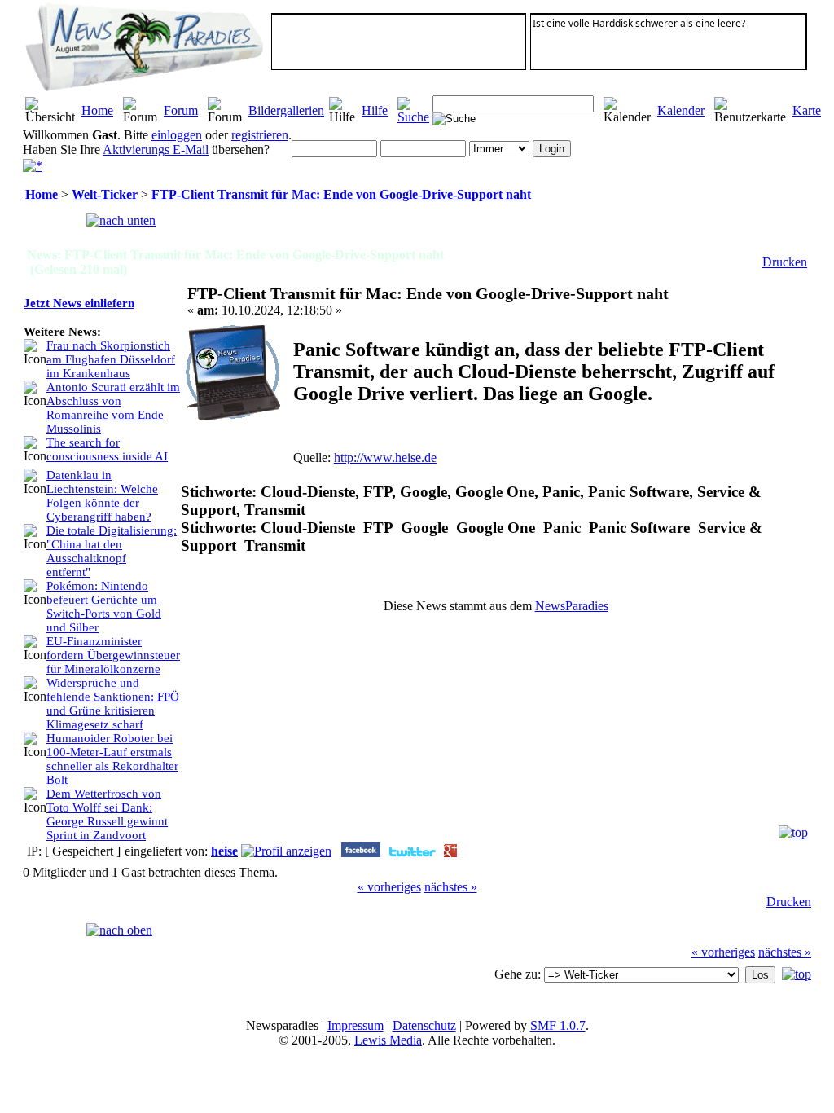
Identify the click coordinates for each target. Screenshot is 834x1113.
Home (97, 110)
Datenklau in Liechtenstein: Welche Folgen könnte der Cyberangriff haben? (102, 496)
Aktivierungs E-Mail (155, 149)
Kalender (681, 110)
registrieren (259, 135)
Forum (181, 110)
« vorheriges (389, 887)
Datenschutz (424, 1025)
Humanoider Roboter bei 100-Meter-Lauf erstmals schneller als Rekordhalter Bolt (112, 759)
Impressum (355, 1025)
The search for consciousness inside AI (107, 449)
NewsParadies (571, 606)
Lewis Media (388, 1040)
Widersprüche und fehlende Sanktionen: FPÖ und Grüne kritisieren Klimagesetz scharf (112, 703)
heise (224, 851)
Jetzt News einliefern (79, 303)
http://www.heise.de (385, 457)
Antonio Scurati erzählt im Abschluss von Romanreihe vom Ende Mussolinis (113, 408)
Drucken (784, 262)
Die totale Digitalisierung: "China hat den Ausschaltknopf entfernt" (111, 551)
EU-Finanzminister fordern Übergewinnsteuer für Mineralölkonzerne (113, 655)
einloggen (176, 135)
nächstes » (450, 887)
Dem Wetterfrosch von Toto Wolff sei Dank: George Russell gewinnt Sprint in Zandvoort (107, 814)
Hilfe (375, 110)
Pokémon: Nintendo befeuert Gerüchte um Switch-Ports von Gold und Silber (103, 606)
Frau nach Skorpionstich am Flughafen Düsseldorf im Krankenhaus (110, 359)
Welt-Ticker (105, 194)
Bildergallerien (286, 110)
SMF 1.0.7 (558, 1025)
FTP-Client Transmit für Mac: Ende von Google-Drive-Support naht (341, 194)
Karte (806, 110)
